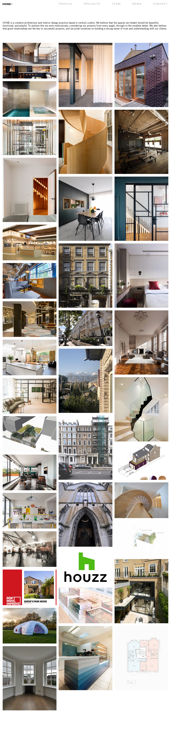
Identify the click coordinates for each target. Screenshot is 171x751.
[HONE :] (29, 4)
